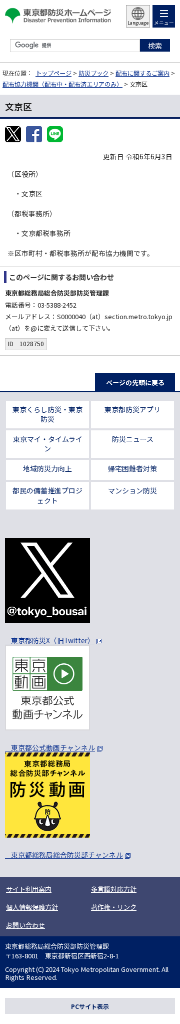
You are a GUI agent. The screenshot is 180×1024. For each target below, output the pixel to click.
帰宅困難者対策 (132, 468)
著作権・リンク (113, 907)
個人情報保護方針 (32, 907)
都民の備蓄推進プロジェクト (47, 495)
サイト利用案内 (29, 889)
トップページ (54, 73)
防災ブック (93, 73)
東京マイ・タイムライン (47, 444)
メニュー (164, 22)
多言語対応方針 (113, 889)
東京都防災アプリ (132, 409)
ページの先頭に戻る (135, 382)
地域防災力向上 (47, 468)
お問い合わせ (25, 925)
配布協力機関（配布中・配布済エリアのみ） (62, 84)
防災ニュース (133, 439)
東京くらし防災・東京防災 (47, 414)
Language (138, 23)
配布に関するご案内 (143, 73)
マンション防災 (132, 490)
